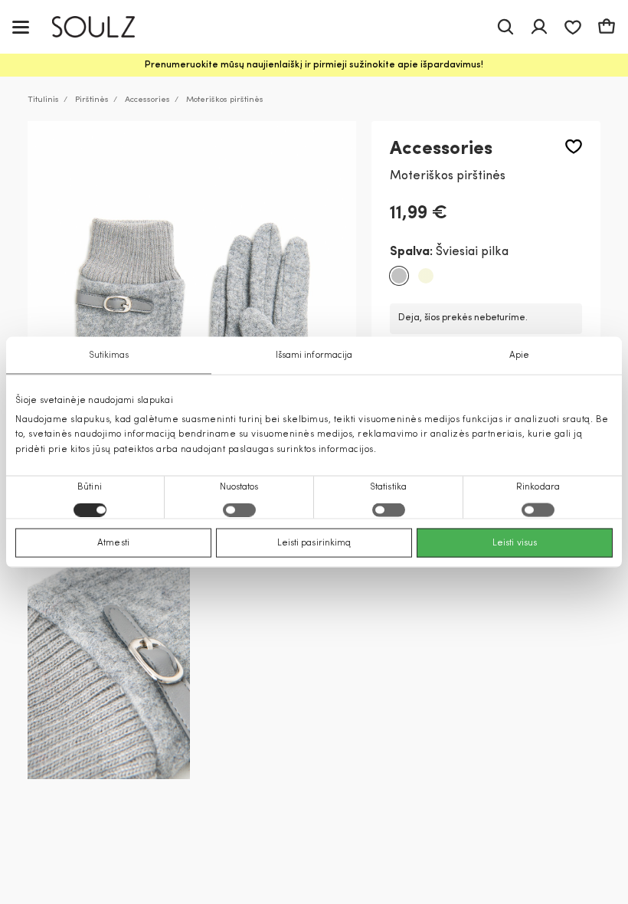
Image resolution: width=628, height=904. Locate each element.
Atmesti (113, 542)
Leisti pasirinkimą (314, 542)
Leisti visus (514, 542)
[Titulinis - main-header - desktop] (104, 27)
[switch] (239, 509)
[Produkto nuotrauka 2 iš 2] (109, 670)
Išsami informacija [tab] (314, 355)
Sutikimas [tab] (109, 355)
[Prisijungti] (539, 27)
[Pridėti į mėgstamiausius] (573, 146)
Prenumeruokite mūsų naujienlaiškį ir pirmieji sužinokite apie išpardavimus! (314, 65)
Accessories (147, 100)
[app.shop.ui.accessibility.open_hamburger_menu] (20, 26)
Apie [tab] (519, 355)
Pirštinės (92, 100)
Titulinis (43, 100)
